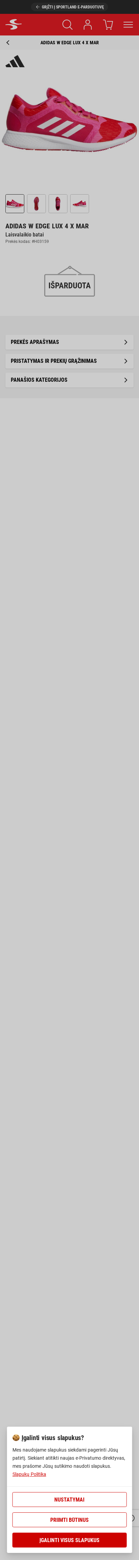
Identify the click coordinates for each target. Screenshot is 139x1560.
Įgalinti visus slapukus (69, 1540)
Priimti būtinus (69, 1520)
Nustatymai (69, 1499)
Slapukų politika (29, 1474)
